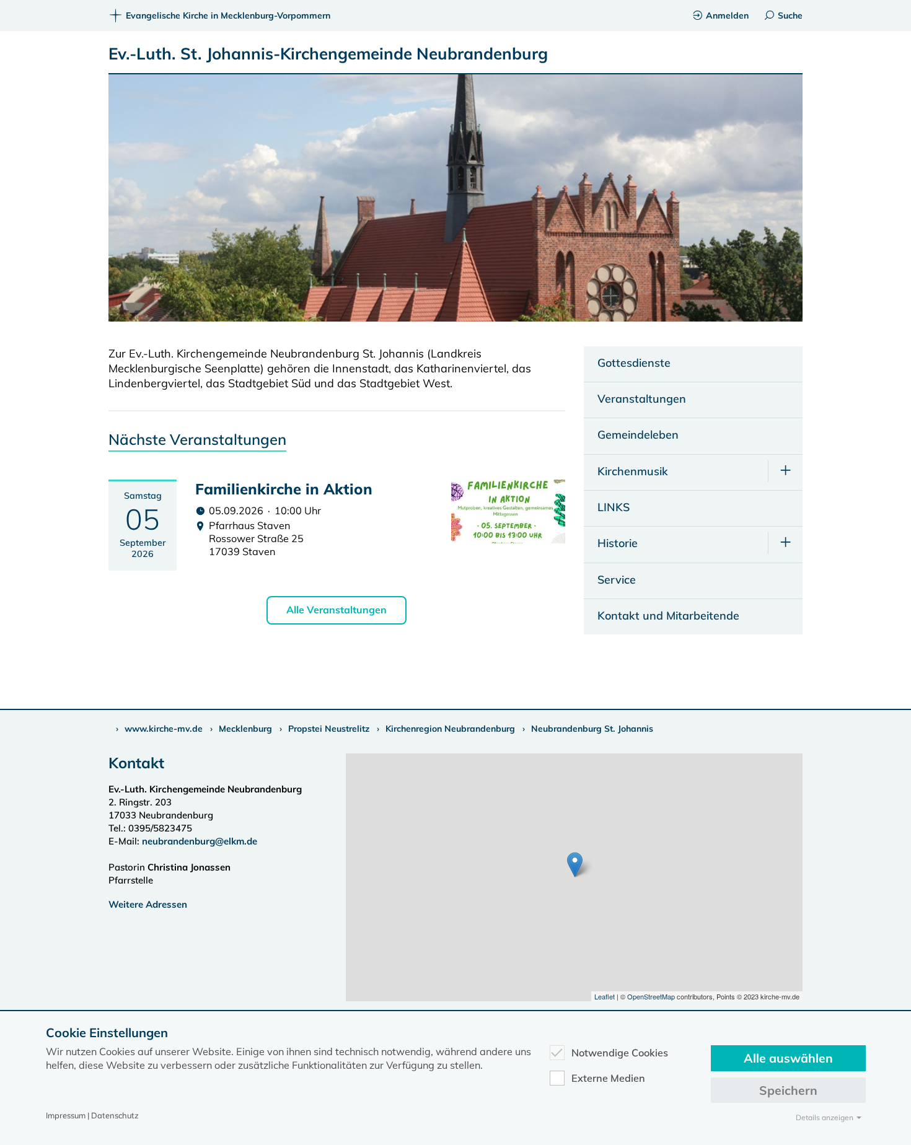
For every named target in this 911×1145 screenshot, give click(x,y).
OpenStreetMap (651, 996)
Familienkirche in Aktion (283, 489)
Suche (790, 15)
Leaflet (604, 996)
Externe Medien (608, 1078)
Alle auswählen (788, 1058)
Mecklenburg (245, 728)
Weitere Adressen (147, 904)
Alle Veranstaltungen (336, 609)
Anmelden (727, 15)
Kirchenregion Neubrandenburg (450, 728)
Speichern (788, 1090)
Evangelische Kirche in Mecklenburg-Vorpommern (228, 15)
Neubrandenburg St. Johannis (592, 728)
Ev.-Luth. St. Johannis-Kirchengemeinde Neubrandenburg (328, 53)
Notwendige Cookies (619, 1052)
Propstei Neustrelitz (328, 728)
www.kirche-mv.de (164, 728)
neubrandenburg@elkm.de (199, 841)
